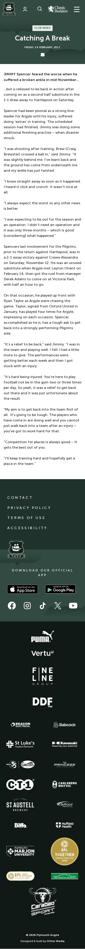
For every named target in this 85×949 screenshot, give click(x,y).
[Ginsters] (20, 764)
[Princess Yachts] (65, 764)
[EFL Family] (20, 876)
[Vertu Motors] (43, 653)
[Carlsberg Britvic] (65, 784)
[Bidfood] (65, 804)
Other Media (55, 941)
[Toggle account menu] (25, 9)
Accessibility (27, 528)
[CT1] (20, 784)
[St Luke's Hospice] (20, 744)
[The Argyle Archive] (65, 876)
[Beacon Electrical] (20, 725)
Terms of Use (26, 518)
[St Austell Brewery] (20, 804)
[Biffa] (20, 825)
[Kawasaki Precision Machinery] (65, 744)
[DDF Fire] (43, 702)
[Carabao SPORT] (43, 902)
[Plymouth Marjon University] (20, 851)
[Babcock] (65, 725)
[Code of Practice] (65, 851)
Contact (20, 497)
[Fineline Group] (43, 676)
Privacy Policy (29, 508)
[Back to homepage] (9, 9)
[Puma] (43, 637)
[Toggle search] (39, 9)
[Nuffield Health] (65, 825)
